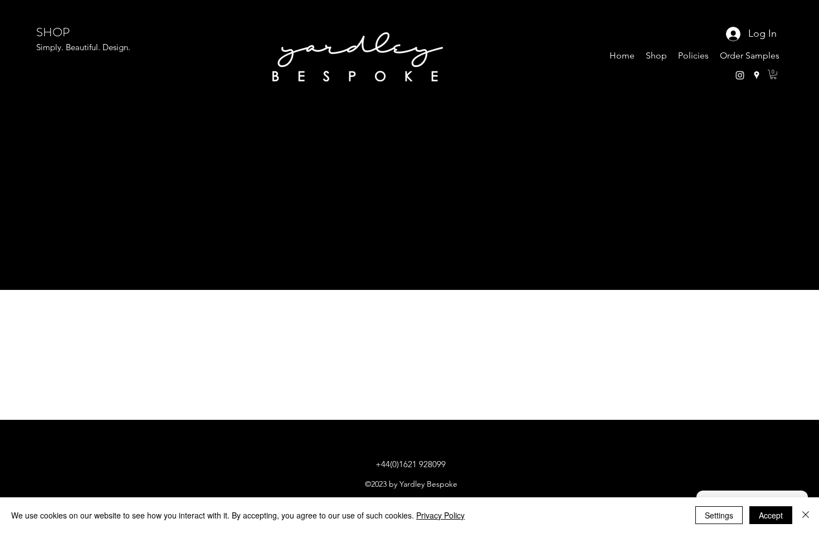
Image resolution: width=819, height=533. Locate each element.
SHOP (53, 32)
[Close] (805, 515)
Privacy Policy (440, 515)
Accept (771, 515)
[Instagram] (739, 75)
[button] (773, 74)
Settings (719, 515)
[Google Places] (756, 75)
